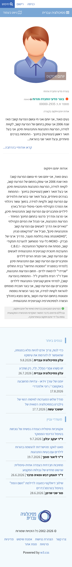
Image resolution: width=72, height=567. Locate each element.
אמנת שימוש (24, 539)
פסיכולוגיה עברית (54, 12)
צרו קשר (61, 539)
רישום (20, 4)
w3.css (44, 552)
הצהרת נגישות (44, 539)
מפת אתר (31, 544)
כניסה (31, 4)
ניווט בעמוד (10, 12)
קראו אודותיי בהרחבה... (17, 147)
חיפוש (6, 4)
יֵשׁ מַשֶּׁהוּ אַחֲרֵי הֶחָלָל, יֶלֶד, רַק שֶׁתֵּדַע (41, 368)
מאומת (27, 99)
